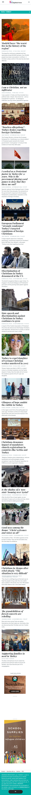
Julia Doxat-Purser (7, 535)
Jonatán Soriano (6, 495)
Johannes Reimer (6, 619)
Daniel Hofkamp (6, 407)
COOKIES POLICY (23, 787)
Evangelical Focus (7, 51)
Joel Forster (5, 135)
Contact (3, 771)
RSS (23, 771)
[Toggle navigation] (3, 2)
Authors (18, 771)
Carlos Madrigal (6, 92)
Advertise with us (11, 771)
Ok (15, 791)
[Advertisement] (15, 706)
